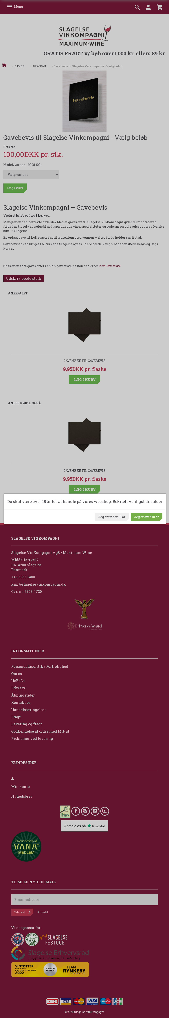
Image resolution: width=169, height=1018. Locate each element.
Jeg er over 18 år (146, 517)
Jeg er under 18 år (111, 517)
